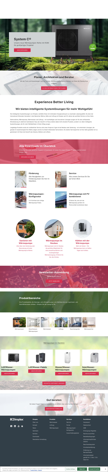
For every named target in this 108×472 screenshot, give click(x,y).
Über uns (35, 422)
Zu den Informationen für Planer (54, 88)
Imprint (40, 470)
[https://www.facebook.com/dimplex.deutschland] (11, 426)
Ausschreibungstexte (72, 433)
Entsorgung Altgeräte (89, 431)
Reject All (82, 469)
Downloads (36, 436)
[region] (54, 469)
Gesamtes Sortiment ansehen (54, 383)
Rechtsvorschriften (88, 433)
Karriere (35, 433)
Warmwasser (53, 422)
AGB (84, 428)
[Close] (105, 469)
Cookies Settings (70, 469)
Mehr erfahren (22, 50)
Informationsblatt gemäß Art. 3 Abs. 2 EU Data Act (90, 457)
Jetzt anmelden (54, 281)
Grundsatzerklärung (89, 447)
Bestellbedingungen (89, 436)
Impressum (86, 422)
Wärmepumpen (54, 428)
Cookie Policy (33, 470)
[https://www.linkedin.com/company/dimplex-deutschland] (15, 426)
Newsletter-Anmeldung (39, 439)
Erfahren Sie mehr (27, 157)
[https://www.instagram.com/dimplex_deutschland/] (22, 426)
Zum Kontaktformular (54, 408)
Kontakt (35, 425)
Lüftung (52, 425)
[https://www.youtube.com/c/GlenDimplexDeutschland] (18, 426)
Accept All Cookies (94, 469)
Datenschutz (87, 425)
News (34, 428)
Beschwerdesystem (89, 444)
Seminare (35, 431)
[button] (23, 187)
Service (68, 422)
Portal (68, 425)
